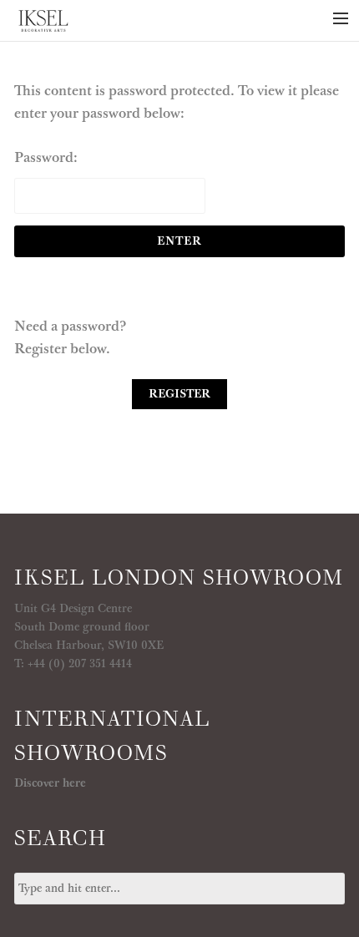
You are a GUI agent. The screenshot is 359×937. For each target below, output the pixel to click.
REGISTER (179, 394)
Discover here (50, 783)
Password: (46, 157)
